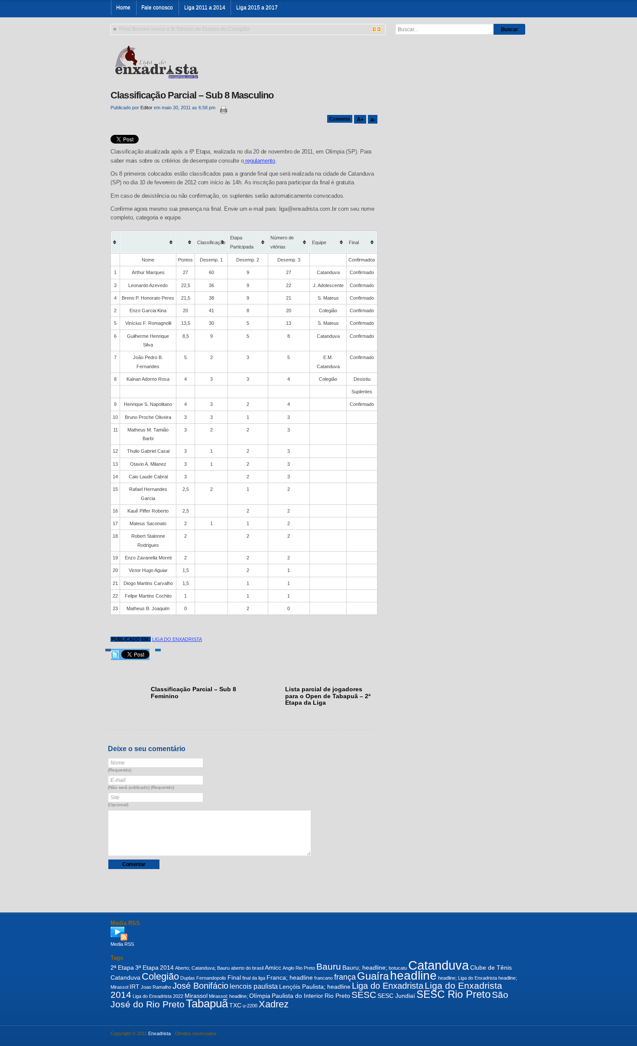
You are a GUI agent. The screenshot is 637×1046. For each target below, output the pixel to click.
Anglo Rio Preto (299, 968)
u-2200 (250, 1005)
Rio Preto (337, 995)
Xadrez (274, 1004)
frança (345, 977)
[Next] (379, 29)
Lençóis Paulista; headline (315, 986)
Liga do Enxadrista (177, 639)
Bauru (328, 966)
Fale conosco (157, 7)
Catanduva (438, 965)
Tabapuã (207, 1003)
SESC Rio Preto (453, 994)
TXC (235, 1005)
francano (323, 978)
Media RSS (122, 944)
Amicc (273, 967)
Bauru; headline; (364, 967)
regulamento (259, 161)
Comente (339, 118)
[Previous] (374, 29)
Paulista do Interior (297, 995)
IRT (135, 986)
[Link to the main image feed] (318, 934)
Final (234, 977)
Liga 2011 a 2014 (204, 7)
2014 (167, 967)
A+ (360, 119)
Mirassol (196, 995)
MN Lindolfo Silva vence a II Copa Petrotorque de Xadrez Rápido (195, 29)
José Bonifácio (200, 985)
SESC (363, 995)
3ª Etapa (147, 967)
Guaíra (373, 976)
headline (413, 975)
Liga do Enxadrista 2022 (158, 996)
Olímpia (259, 995)
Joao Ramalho (156, 987)
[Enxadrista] (156, 61)
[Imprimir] (221, 110)
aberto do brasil (247, 968)
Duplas (187, 978)
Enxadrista (159, 1033)
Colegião (160, 976)
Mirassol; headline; (228, 996)
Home (123, 7)
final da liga (253, 978)
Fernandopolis (211, 978)
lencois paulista (254, 986)
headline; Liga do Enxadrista (467, 978)
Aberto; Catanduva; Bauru (202, 968)
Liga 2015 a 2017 (257, 7)
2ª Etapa (122, 967)
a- (372, 119)
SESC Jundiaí (396, 995)
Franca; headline (289, 977)
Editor (146, 107)
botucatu (398, 968)
